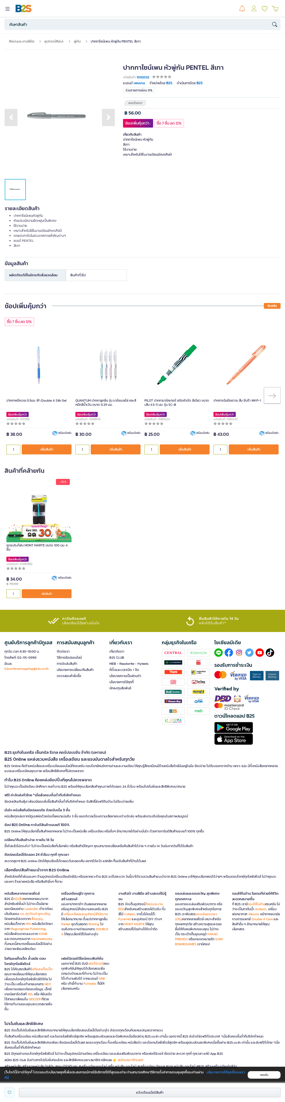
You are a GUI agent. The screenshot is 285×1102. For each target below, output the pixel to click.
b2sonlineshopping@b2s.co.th (26, 668)
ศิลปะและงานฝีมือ (21, 41)
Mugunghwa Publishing (28, 928)
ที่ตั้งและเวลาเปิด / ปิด (124, 669)
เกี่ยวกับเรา (116, 651)
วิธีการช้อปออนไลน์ (69, 657)
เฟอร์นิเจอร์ (96, 963)
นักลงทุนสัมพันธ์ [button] (120, 688)
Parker (65, 924)
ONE (102, 978)
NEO (48, 984)
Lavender (31, 908)
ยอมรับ (264, 1075)
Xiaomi (253, 914)
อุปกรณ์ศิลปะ (54, 41)
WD (30, 994)
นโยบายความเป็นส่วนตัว (125, 675)
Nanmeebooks (42, 938)
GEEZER (35, 999)
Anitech (260, 909)
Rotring (94, 924)
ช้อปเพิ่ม (272, 306)
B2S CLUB (116, 657)
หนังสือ (18, 898)
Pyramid (124, 919)
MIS (28, 923)
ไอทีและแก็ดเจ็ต (42, 969)
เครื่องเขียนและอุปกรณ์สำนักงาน (86, 914)
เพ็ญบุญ (36, 918)
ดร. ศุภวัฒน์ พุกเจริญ (35, 913)
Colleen (129, 914)
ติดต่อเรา (63, 651)
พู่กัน (77, 41)
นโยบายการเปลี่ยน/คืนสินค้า (75, 669)
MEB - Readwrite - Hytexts (129, 663)
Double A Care (262, 919)
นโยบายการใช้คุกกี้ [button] (121, 682)
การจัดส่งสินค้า (67, 663)
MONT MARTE (134, 924)
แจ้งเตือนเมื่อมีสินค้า (149, 1092)
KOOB (43, 933)
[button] (11, 117)
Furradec (90, 983)
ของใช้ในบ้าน (256, 904)
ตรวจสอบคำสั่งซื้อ (69, 675)
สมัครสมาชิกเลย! (130, 1060)
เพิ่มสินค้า (46, 449)
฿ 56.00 (132, 113)
